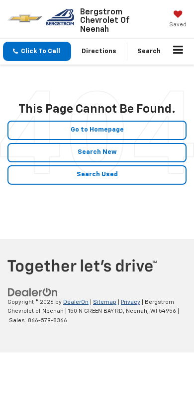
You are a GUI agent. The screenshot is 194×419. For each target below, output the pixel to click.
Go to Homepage (97, 130)
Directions (99, 51)
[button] (37, 51)
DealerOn (76, 302)
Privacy (130, 302)
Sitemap (104, 302)
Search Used (97, 174)
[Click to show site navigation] (178, 52)
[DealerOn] (32, 292)
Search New (97, 152)
